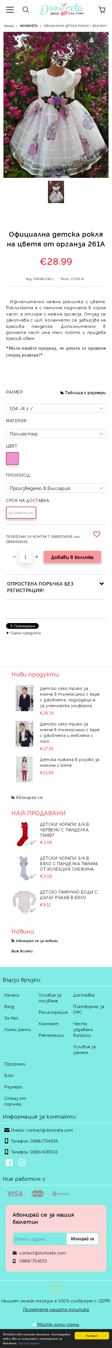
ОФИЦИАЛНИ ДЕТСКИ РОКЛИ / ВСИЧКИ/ (75, 26)
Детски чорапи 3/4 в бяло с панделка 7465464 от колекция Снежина (69, 863)
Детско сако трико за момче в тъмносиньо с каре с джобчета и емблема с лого (70, 732)
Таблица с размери (85, 392)
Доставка (83, 994)
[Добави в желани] (97, 534)
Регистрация (53, 1012)
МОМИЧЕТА (29, 26)
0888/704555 (44, 1140)
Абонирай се (29, 797)
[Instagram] (23, 1163)
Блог (9, 1075)
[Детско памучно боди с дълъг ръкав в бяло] (24, 902)
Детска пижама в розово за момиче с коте (70, 762)
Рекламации (51, 1035)
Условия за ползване (50, 997)
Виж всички (22, 950)
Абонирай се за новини (37, 940)
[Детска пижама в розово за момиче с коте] (24, 769)
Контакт (49, 1023)
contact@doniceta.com (49, 1130)
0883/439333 (43, 1151)
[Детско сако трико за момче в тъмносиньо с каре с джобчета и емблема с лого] (24, 734)
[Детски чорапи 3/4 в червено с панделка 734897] (24, 834)
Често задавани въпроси (83, 1029)
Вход (9, 1006)
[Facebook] (10, 1163)
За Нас (11, 1017)
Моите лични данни (58, 1324)
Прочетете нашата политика (56, 1309)
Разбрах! (91, 1335)
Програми (14, 1063)
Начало (9, 26)
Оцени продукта (25, 632)
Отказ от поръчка (15, 1100)
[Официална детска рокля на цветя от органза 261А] (56, 192)
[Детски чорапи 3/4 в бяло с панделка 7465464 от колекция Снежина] (24, 868)
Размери (13, 1086)
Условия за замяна (84, 1049)
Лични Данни (17, 1029)
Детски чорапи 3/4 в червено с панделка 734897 (64, 829)
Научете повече (29, 1343)
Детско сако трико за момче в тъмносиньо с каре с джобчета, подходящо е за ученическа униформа (70, 696)
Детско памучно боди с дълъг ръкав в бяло (69, 894)
